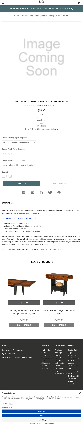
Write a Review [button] (53, 106)
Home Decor (59, 358)
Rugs (56, 371)
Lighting (58, 360)
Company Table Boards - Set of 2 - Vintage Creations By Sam (24, 312)
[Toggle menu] (2, 2)
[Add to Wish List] (27, 303)
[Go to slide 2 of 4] (79, 299)
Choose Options (24, 325)
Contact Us (46, 358)
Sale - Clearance (61, 373)
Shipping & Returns (12, 249)
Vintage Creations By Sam (72, 365)
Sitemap (45, 368)
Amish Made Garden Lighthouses (59, 365)
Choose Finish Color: (13, 160)
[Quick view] (21, 303)
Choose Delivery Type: (14, 137)
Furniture (58, 350)
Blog (43, 360)
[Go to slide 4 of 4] (4, 299)
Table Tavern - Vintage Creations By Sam (59, 312)
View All (71, 384)
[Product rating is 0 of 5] (30, 105)
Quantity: (5, 172)
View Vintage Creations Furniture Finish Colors (19, 218)
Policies (44, 355)
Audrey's (71, 381)
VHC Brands (72, 355)
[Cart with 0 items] (79, 3)
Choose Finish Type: (13, 149)
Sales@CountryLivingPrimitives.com (18, 357)
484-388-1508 (10, 354)
